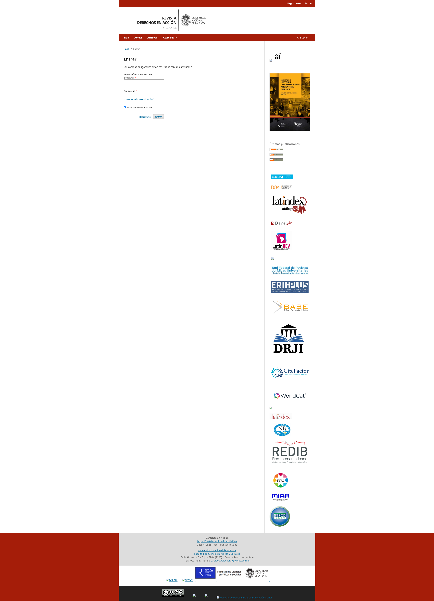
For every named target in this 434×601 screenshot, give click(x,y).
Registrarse (294, 3)
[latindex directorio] (281, 418)
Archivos (152, 37)
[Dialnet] (281, 224)
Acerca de (169, 37)
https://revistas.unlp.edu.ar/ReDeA (217, 541)
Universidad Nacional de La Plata (217, 550)
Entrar (308, 3)
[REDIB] (290, 463)
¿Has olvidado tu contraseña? (139, 99)
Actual (138, 37)
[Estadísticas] (277, 60)
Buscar (303, 37)
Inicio (126, 37)
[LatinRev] (281, 249)
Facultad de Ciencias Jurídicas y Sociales (217, 553)
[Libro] (290, 129)
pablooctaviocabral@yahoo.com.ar (230, 560)
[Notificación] (271, 60)
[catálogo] (290, 214)
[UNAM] (271, 408)
